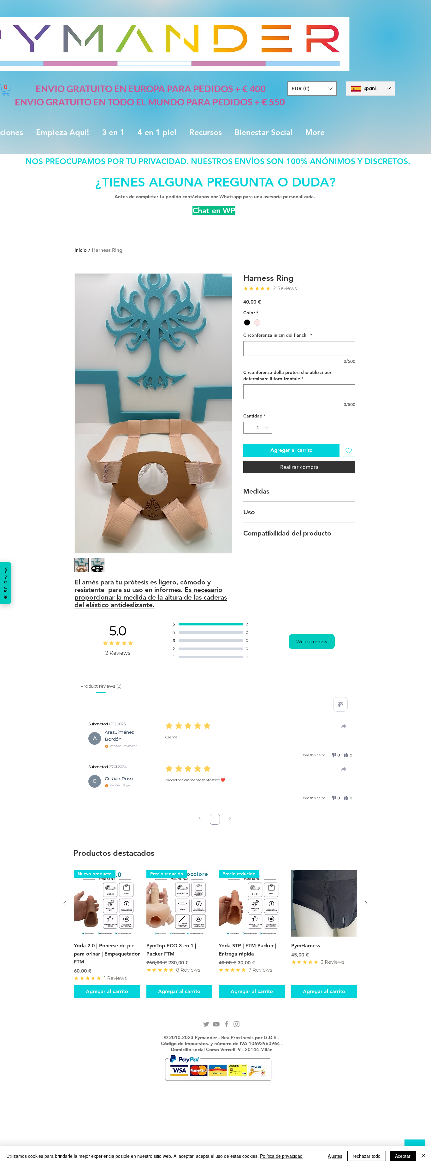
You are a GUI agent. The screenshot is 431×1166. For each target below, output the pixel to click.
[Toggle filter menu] (340, 704)
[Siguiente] (366, 903)
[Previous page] (200, 819)
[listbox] (312, 88)
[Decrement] (248, 427)
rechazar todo (367, 1156)
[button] (312, 88)
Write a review (311, 641)
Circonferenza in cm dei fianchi (277, 335)
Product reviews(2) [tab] (100, 686)
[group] (215, 934)
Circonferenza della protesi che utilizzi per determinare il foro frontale (287, 376)
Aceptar (402, 1156)
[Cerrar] (423, 1156)
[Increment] (267, 427)
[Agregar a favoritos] (348, 450)
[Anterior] (64, 903)
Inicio (80, 250)
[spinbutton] (257, 427)
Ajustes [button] (335, 1156)
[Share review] (344, 726)
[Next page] (230, 819)
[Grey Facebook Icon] (226, 1024)
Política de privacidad (281, 1156)
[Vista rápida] (324, 903)
